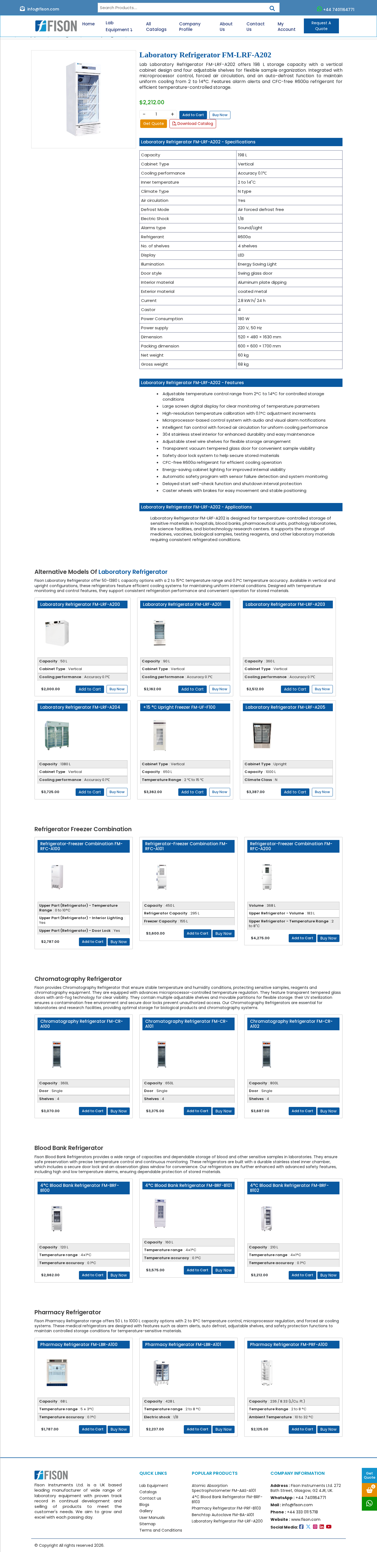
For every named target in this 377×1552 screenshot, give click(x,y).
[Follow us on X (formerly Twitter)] (309, 1527)
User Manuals (152, 1517)
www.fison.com (305, 1519)
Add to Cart (193, 115)
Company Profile (190, 26)
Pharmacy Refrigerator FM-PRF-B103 (226, 1508)
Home (88, 24)
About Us (226, 26)
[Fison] (54, 25)
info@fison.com (42, 9)
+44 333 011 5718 (302, 1512)
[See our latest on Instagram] (316, 1527)
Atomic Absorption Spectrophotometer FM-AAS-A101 (224, 1488)
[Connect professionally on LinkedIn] (323, 1527)
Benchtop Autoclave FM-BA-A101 (223, 1515)
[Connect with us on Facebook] (302, 1527)
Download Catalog (194, 123)
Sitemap (147, 1524)
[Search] (272, 7)
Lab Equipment (118, 26)
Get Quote (369, 1475)
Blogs (144, 1504)
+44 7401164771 (338, 9)
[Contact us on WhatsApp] (369, 1504)
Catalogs (148, 1492)
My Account (287, 26)
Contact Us (255, 26)
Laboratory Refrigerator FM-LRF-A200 (227, 1521)
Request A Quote (321, 25)
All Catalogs (156, 26)
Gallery (146, 1511)
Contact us (150, 1498)
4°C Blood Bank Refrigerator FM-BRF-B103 (227, 1499)
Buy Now (220, 115)
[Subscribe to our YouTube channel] (329, 1527)
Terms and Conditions (160, 1530)
